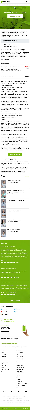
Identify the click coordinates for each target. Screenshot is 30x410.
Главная (2, 346)
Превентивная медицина (22, 383)
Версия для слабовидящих (9, 343)
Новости (3, 352)
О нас (2, 350)
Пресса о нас (4, 354)
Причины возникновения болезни (10, 46)
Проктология (19, 356)
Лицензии (3, 358)
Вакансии (3, 367)
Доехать (5, 408)
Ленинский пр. (5, 311)
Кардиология (19, 365)
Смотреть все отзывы (15, 300)
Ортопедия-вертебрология (20, 372)
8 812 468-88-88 (8, 319)
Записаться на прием (15, 16)
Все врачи (27, 176)
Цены (18, 346)
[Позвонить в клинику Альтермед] (15, 408)
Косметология (19, 358)
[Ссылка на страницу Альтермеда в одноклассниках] (18, 392)
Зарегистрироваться (5, 331)
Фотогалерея (4, 360)
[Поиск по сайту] (26, 2)
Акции (15, 346)
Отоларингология (20, 369)
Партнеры (3, 356)
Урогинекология (20, 367)
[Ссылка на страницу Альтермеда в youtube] (26, 392)
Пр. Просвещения (11, 275)
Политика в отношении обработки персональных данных (15, 400)
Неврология (19, 381)
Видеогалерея (4, 363)
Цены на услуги (7, 44)
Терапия (18, 379)
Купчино (17, 311)
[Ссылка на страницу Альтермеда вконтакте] (4, 392)
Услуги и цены (19, 350)
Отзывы (11, 346)
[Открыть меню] (28, 2)
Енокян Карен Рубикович (9, 246)
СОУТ (2, 371)
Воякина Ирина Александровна (10, 283)
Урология (18, 354)
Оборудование (4, 365)
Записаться (25, 408)
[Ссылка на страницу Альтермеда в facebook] (11, 392)
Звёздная (18, 309)
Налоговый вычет (5, 369)
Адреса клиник (7, 306)
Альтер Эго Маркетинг (20, 402)
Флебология (19, 363)
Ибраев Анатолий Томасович (9, 268)
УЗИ (17, 377)
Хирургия (18, 387)
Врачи (6, 346)
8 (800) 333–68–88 (9, 321)
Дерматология (20, 360)
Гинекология (19, 352)
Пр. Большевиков (5, 314)
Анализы (18, 374)
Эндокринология (20, 385)
